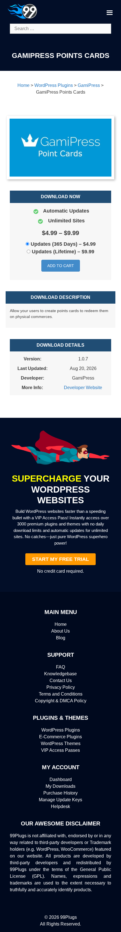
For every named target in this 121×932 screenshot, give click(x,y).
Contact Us (61, 680)
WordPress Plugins (60, 730)
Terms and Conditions (60, 694)
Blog (60, 637)
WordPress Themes (60, 743)
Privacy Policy (60, 687)
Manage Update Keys (60, 799)
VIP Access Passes (60, 750)
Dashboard (61, 779)
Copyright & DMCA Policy (60, 700)
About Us (60, 631)
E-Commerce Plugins (60, 736)
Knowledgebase (60, 673)
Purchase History (60, 793)
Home (61, 624)
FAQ (60, 667)
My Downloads (60, 786)
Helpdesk (60, 806)
